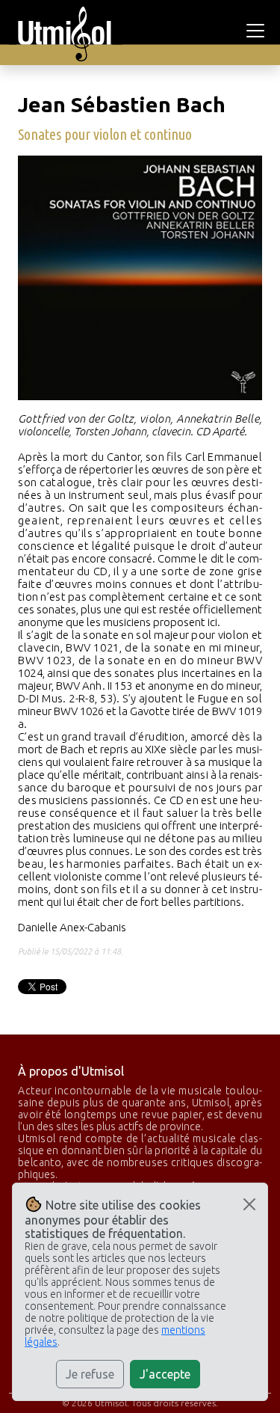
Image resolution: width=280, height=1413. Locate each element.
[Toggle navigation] (257, 30)
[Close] (249, 1204)
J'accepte (165, 1374)
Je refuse (90, 1374)
